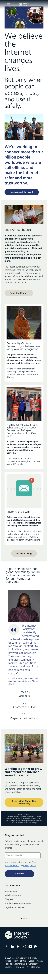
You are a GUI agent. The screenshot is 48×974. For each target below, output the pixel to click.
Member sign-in (12, 891)
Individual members (14, 895)
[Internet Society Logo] (17, 935)
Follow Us (19, 967)
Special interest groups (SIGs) (18, 903)
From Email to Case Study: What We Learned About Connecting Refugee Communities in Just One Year (22, 430)
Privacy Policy (29, 865)
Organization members (15, 907)
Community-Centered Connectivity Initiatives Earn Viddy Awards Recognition (23, 346)
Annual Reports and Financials (24, 962)
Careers (8, 967)
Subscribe (19, 874)
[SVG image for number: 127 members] (24, 703)
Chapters (9, 899)
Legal (31, 961)
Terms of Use (20, 961)
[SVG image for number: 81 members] (24, 714)
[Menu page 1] (21, 918)
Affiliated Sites (33, 967)
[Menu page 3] (26, 918)
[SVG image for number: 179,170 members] (24, 692)
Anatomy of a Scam (18, 512)
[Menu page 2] (24, 918)
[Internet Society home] (24, 4)
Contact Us (33, 964)
